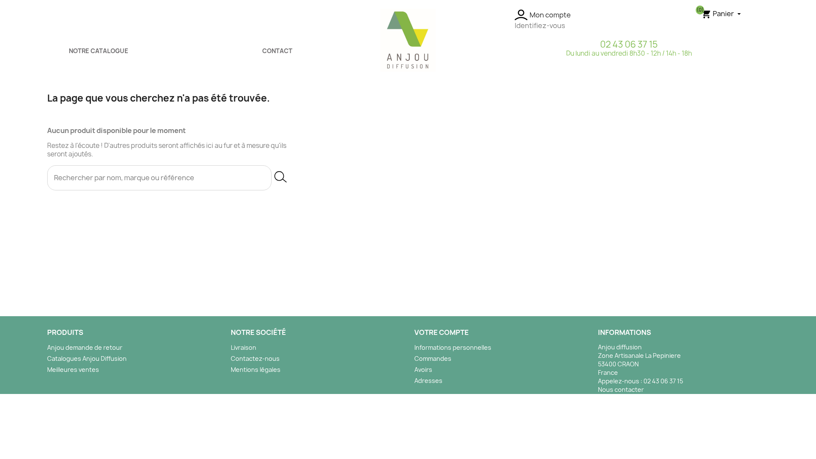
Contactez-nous (255, 358)
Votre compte (441, 332)
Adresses (428, 381)
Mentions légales (255, 370)
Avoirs (423, 370)
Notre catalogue (98, 51)
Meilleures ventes (73, 370)
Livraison (243, 347)
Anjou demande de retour (84, 347)
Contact (277, 51)
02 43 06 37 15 (629, 44)
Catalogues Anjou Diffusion (87, 358)
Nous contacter (621, 389)
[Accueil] (408, 39)
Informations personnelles (452, 347)
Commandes (432, 358)
